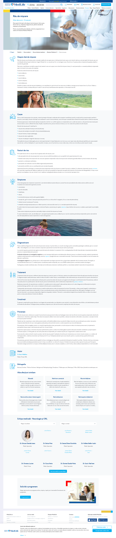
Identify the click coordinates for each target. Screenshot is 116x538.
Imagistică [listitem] (64, 8)
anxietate (95, 168)
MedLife (19, 52)
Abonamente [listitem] (71, 8)
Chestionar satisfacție (74, 520)
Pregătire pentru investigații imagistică (36, 518)
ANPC (8, 518)
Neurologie (36, 419)
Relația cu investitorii (106, 8)
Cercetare (50, 520)
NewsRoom (50, 518)
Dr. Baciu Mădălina (22, 354)
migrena (47, 256)
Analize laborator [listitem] (50, 8)
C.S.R (49, 522)
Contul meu (97, 4)
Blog (91, 8)
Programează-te (25, 497)
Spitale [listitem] (42, 8)
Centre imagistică (31, 516)
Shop (78, 4)
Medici (29, 8)
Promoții (87, 8)
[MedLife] (15, 4)
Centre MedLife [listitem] (35, 8)
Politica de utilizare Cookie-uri (14, 516)
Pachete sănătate (80, 8)
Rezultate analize (87, 4)
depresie (63, 207)
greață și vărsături (78, 281)
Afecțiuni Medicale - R (52, 52)
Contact (71, 522)
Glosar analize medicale (32, 522)
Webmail (9, 520)
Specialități (58, 8)
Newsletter (69, 4)
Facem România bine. (9, 8)
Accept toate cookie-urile (102, 530)
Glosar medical (27, 52)
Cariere (70, 519)
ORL (45, 419)
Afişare (22, 535)
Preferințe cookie (101, 527)
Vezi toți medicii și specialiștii (58, 471)
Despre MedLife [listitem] (96, 8)
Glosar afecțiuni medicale (39, 52)
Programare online (106, 4)
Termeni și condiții (11, 522)
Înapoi (12, 52)
